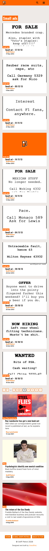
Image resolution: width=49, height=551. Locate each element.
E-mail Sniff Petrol (21, 537)
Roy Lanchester (11, 418)
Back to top (38, 537)
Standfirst (32, 545)
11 (28, 390)
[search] (32, 2)
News (4, 418)
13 (36, 390)
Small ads (6, 47)
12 (32, 390)
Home (8, 537)
